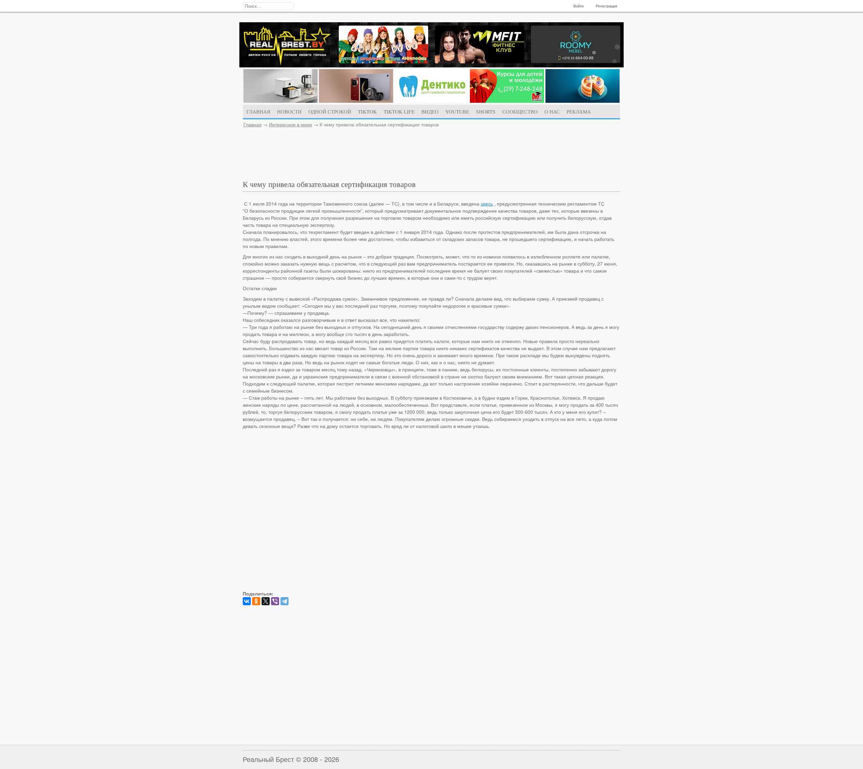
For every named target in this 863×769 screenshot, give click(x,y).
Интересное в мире (290, 124)
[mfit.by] (479, 61)
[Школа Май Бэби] (507, 100)
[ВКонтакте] (247, 601)
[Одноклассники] (256, 601)
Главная (252, 124)
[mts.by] (280, 100)
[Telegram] (284, 601)
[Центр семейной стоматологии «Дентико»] (431, 100)
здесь (487, 203)
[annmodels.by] (383, 61)
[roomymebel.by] (575, 61)
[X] (266, 601)
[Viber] (275, 601)
